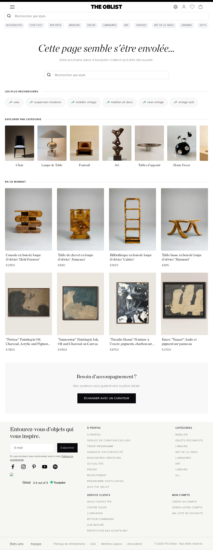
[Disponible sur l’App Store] (30, 475)
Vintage (141, 25)
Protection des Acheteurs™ (107, 531)
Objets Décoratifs (189, 440)
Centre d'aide (97, 507)
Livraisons (95, 513)
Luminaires (109, 25)
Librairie (186, 25)
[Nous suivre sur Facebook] (13, 467)
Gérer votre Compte (187, 507)
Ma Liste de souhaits (187, 513)
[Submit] (8, 16)
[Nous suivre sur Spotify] (55, 467)
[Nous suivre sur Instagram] (23, 467)
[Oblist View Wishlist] (192, 6)
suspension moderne (47, 102)
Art (126, 25)
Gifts (203, 25)
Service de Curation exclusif (109, 440)
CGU (93, 544)
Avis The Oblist (98, 487)
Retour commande (100, 519)
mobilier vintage (86, 102)
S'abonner (67, 447)
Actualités (95, 464)
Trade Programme (100, 446)
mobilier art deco (122, 102)
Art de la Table (164, 25)
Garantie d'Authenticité (105, 452)
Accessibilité (134, 544)
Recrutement (96, 475)
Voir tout (36, 25)
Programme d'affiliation (105, 481)
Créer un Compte (184, 502)
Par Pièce (55, 25)
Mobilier (74, 25)
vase (17, 102)
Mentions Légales (111, 544)
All (177, 475)
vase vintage (155, 102)
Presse (92, 469)
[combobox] (106, 16)
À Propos (94, 435)
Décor (91, 25)
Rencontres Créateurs (104, 458)
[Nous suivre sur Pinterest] (34, 467)
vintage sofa (186, 102)
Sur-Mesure (95, 525)
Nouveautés (14, 25)
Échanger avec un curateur (106, 398)
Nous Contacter (99, 502)
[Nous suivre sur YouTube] (44, 467)
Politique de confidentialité (69, 544)
